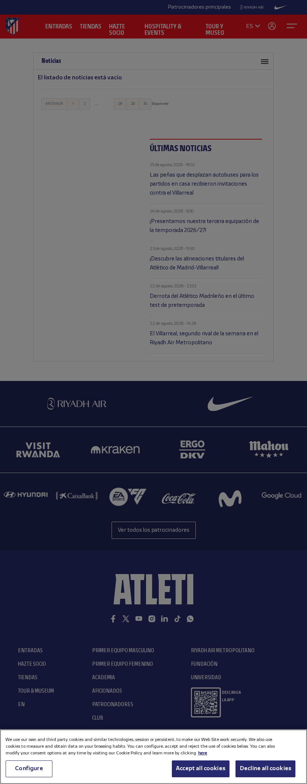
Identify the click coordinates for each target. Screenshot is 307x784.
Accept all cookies (200, 768)
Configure (29, 768)
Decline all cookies (265, 768)
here (202, 753)
